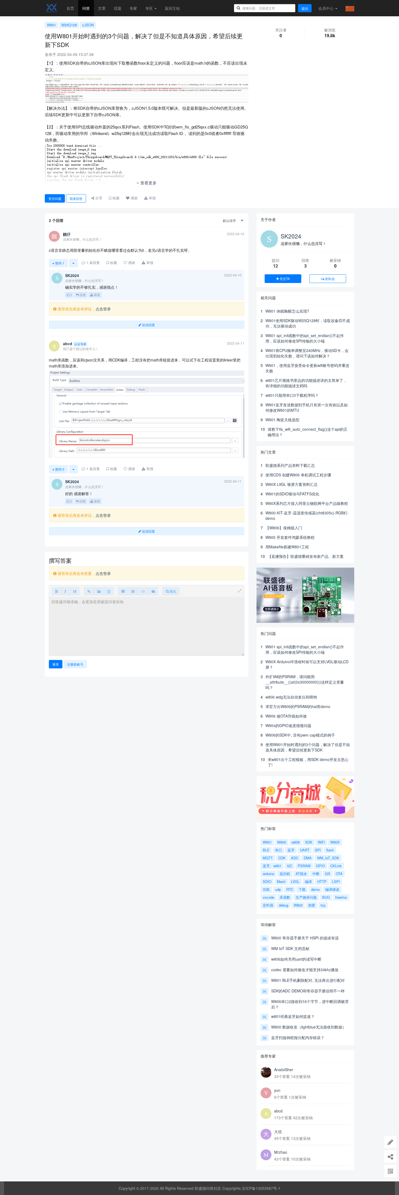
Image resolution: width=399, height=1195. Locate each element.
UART (304, 850)
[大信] (266, 1134)
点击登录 (103, 309)
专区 (149, 8)
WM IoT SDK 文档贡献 (290, 948)
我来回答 (76, 198)
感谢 (133, 197)
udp (278, 889)
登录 (55, 664)
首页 (70, 8)
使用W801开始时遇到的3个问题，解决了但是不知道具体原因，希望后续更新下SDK (307, 747)
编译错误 (332, 889)
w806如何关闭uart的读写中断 (296, 959)
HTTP (322, 881)
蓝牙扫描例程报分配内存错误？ (297, 1037)
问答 (86, 8)
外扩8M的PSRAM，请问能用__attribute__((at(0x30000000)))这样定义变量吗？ (304, 682)
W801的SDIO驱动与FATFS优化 (292, 493)
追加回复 (148, 324)
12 (275, 266)
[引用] (153, 591)
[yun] (266, 1092)
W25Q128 (69, 24)
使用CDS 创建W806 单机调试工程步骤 (298, 474)
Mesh (281, 881)
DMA (308, 857)
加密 (311, 905)
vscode (268, 897)
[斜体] (65, 591)
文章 (102, 8)
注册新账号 (75, 664)
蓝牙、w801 (272, 865)
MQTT (268, 857)
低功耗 (285, 873)
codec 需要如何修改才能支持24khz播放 (304, 969)
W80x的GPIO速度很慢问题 (288, 725)
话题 (117, 8)
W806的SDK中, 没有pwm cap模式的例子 (300, 735)
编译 (308, 881)
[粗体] (56, 591)
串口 (278, 850)
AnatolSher (283, 1069)
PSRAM (304, 865)
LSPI (336, 881)
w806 (296, 842)
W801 (51, 24)
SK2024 (291, 236)
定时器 (268, 905)
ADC (294, 857)
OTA (339, 873)
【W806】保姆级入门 (283, 527)
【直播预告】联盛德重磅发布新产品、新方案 (306, 556)
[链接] (89, 591)
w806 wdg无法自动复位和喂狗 (291, 697)
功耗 (266, 889)
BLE (266, 850)
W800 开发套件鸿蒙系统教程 (290, 537)
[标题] (74, 591)
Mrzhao (280, 1152)
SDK (308, 842)
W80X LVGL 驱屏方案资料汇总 (291, 484)
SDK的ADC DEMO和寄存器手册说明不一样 (308, 990)
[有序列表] (133, 591)
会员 (326, 8)
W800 (281, 842)
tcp (323, 905)
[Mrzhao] (266, 1154)
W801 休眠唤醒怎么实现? (287, 311)
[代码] (143, 591)
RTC (289, 889)
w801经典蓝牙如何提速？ (293, 1016)
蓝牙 (290, 850)
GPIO (320, 865)
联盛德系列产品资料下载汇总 (290, 465)
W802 (298, 905)
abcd (278, 1111)
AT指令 (301, 873)
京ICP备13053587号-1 (261, 1188)
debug (283, 905)
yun (277, 1090)
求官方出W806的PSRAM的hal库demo (297, 706)
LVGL (295, 881)
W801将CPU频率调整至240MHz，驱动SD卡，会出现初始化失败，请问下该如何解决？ (307, 353)
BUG (326, 897)
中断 (315, 873)
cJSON (88, 24)
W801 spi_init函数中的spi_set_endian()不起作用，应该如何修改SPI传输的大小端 (304, 338)
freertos (341, 897)
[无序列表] (123, 591)
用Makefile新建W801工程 (287, 546)
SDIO (267, 881)
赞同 (59, 263)
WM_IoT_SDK (328, 857)
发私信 (329, 278)
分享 (98, 197)
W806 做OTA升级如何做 (286, 716)
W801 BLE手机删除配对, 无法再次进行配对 (308, 980)
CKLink (336, 865)
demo (315, 889)
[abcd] (266, 1113)
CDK (282, 857)
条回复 (93, 262)
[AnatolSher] (266, 1072)
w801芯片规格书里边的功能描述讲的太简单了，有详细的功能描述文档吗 (306, 383)
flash (330, 850)
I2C (289, 865)
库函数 (285, 897)
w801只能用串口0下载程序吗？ (292, 395)
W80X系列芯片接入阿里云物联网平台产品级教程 (306, 503)
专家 (133, 8)
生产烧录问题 (306, 897)
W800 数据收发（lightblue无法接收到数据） (308, 1027)
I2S (327, 873)
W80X (335, 842)
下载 (302, 889)
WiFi (321, 842)
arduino (268, 873)
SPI (318, 850)
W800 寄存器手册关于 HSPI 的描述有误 (305, 938)
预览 (172, 591)
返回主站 (172, 8)
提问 (305, 8)
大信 (278, 1131)
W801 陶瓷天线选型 (282, 419)
